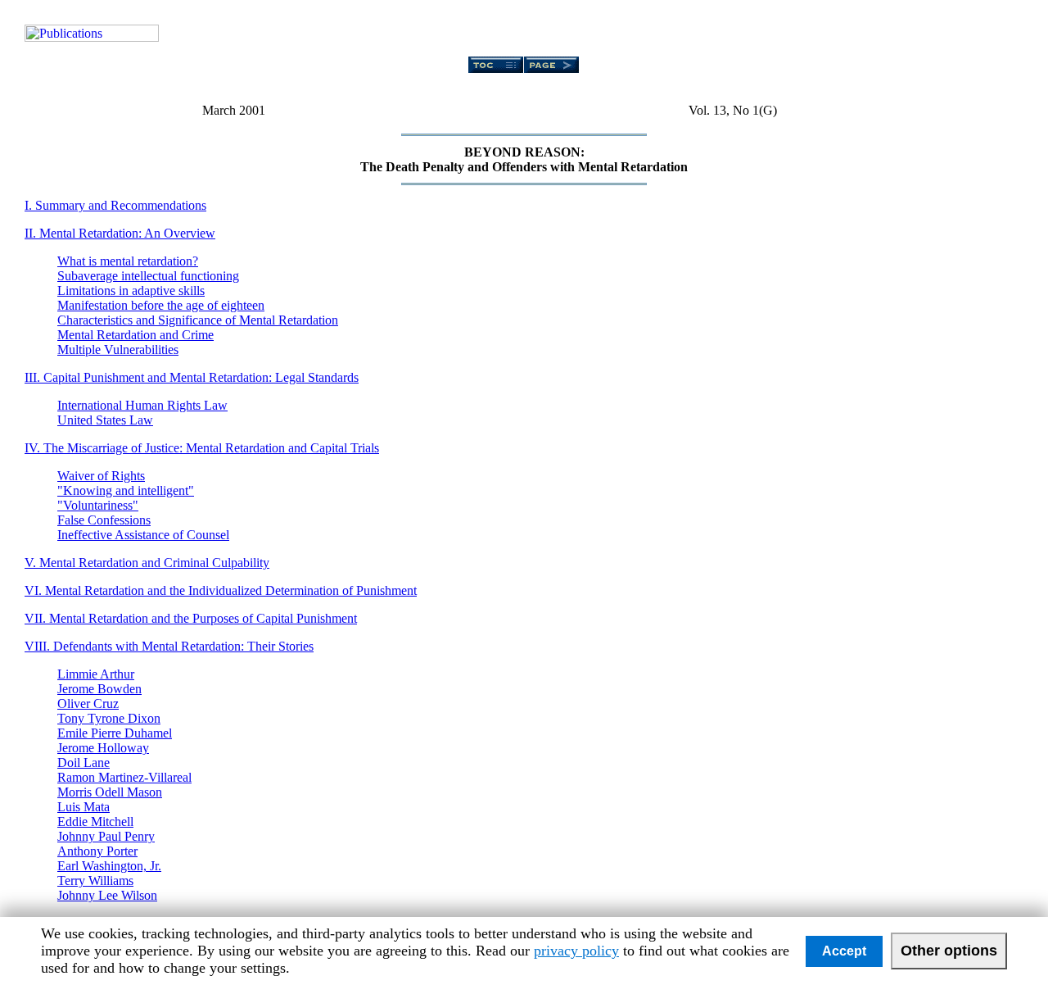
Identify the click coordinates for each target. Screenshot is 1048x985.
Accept (844, 951)
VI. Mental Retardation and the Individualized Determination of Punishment (221, 590)
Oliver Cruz (88, 703)
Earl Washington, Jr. (109, 866)
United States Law (105, 420)
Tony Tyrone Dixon (108, 718)
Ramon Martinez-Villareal (124, 777)
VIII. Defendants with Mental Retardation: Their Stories (169, 646)
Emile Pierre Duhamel (114, 733)
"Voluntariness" (97, 505)
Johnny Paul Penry (106, 836)
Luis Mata (83, 807)
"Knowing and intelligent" (125, 490)
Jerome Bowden (99, 689)
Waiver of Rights (101, 476)
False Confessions (104, 520)
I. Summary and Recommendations (115, 205)
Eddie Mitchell (95, 821)
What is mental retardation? (127, 261)
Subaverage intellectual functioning (148, 276)
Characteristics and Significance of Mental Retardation (197, 320)
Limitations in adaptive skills (131, 290)
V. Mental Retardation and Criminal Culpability (147, 563)
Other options (949, 950)
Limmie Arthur (95, 674)
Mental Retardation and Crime (135, 335)
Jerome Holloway (103, 748)
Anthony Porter (97, 851)
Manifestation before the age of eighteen (160, 305)
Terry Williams (95, 880)
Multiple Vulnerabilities (117, 349)
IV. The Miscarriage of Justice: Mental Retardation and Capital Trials (202, 448)
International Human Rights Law (142, 405)
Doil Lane (83, 762)
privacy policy (576, 950)
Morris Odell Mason (109, 792)
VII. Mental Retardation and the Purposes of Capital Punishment (191, 618)
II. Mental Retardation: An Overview (120, 233)
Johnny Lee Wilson (107, 895)
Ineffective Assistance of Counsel (143, 535)
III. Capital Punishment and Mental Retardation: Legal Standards (192, 377)
